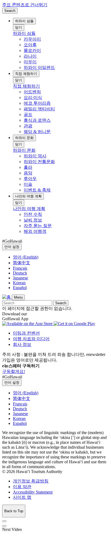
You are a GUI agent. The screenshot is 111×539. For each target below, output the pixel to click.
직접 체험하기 (26, 74)
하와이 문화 (24, 138)
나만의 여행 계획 (28, 196)
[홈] (7, 297)
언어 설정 (11, 247)
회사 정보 (22, 344)
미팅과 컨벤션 (26, 333)
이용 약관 (22, 486)
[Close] (4, 521)
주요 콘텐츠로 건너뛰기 (24, 4)
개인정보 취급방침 (30, 481)
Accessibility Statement (33, 492)
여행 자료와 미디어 (31, 338)
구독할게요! (13, 371)
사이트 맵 (22, 497)
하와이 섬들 (24, 21)
